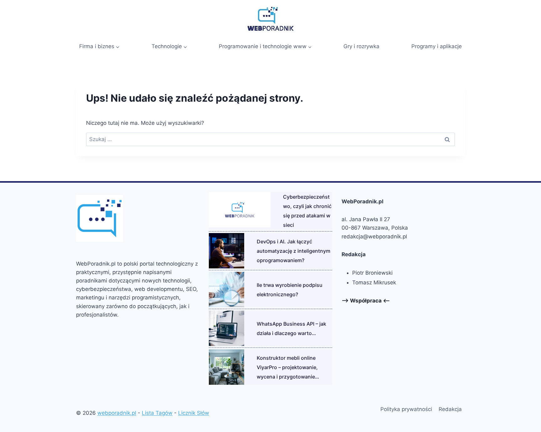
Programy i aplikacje (436, 46)
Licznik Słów (193, 413)
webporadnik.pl (116, 413)
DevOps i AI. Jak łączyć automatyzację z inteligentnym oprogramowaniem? (293, 250)
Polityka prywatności (406, 409)
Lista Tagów (157, 413)
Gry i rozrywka (361, 46)
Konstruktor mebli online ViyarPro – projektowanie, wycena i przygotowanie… (288, 367)
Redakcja (450, 409)
